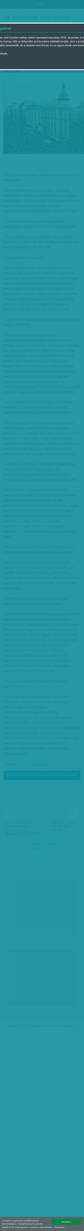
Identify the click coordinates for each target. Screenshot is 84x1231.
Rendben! (67, 1222)
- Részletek (58, 1227)
